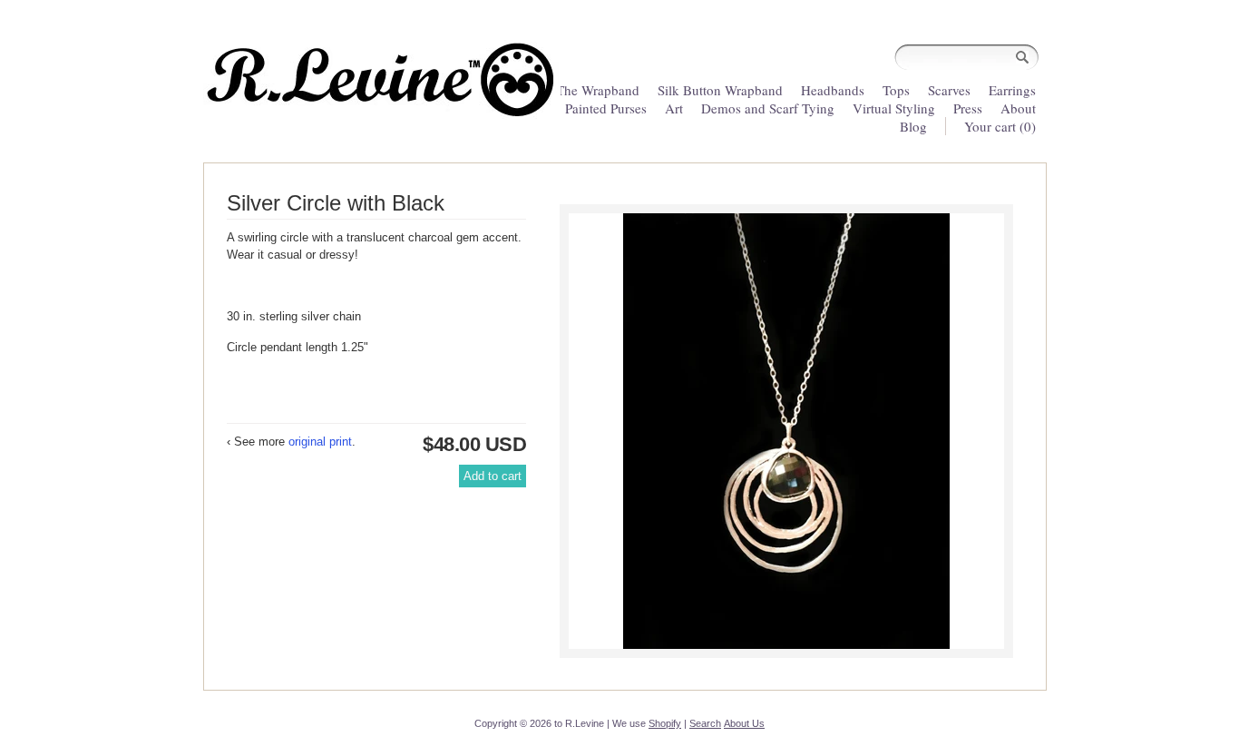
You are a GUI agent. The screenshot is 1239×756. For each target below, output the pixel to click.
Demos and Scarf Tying (767, 108)
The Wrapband (597, 90)
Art (674, 108)
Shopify (665, 723)
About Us (744, 723)
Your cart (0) (1000, 126)
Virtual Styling (896, 108)
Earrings (1012, 90)
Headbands (832, 90)
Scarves (949, 90)
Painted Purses (606, 108)
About (1018, 108)
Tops (896, 90)
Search (705, 723)
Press (967, 108)
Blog (913, 126)
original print (320, 441)
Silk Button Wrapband (720, 90)
